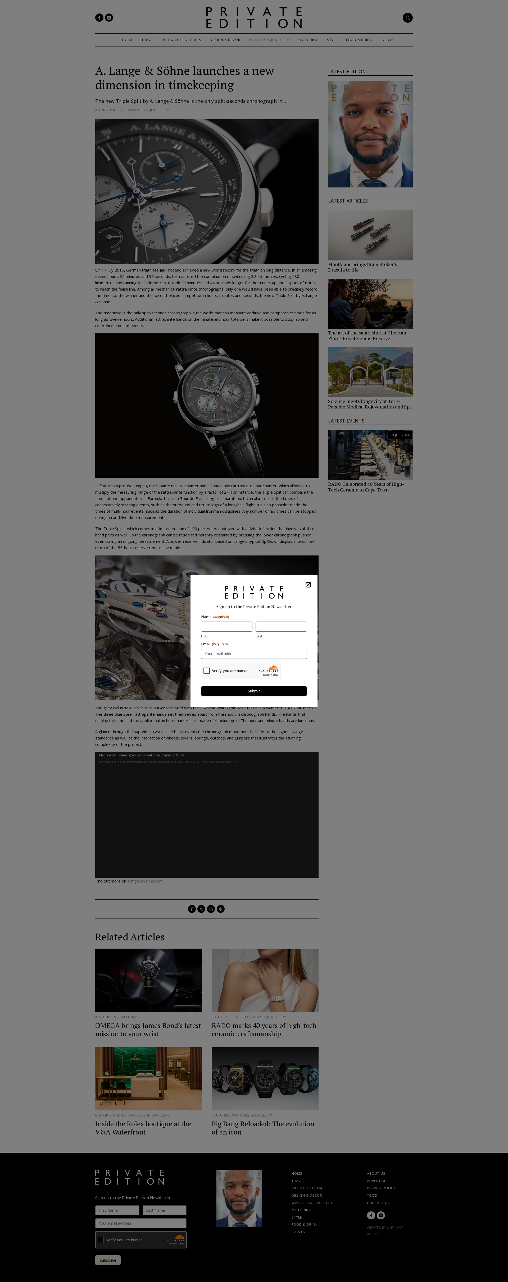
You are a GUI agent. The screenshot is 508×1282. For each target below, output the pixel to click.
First (204, 636)
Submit (254, 690)
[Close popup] (308, 584)
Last (259, 636)
